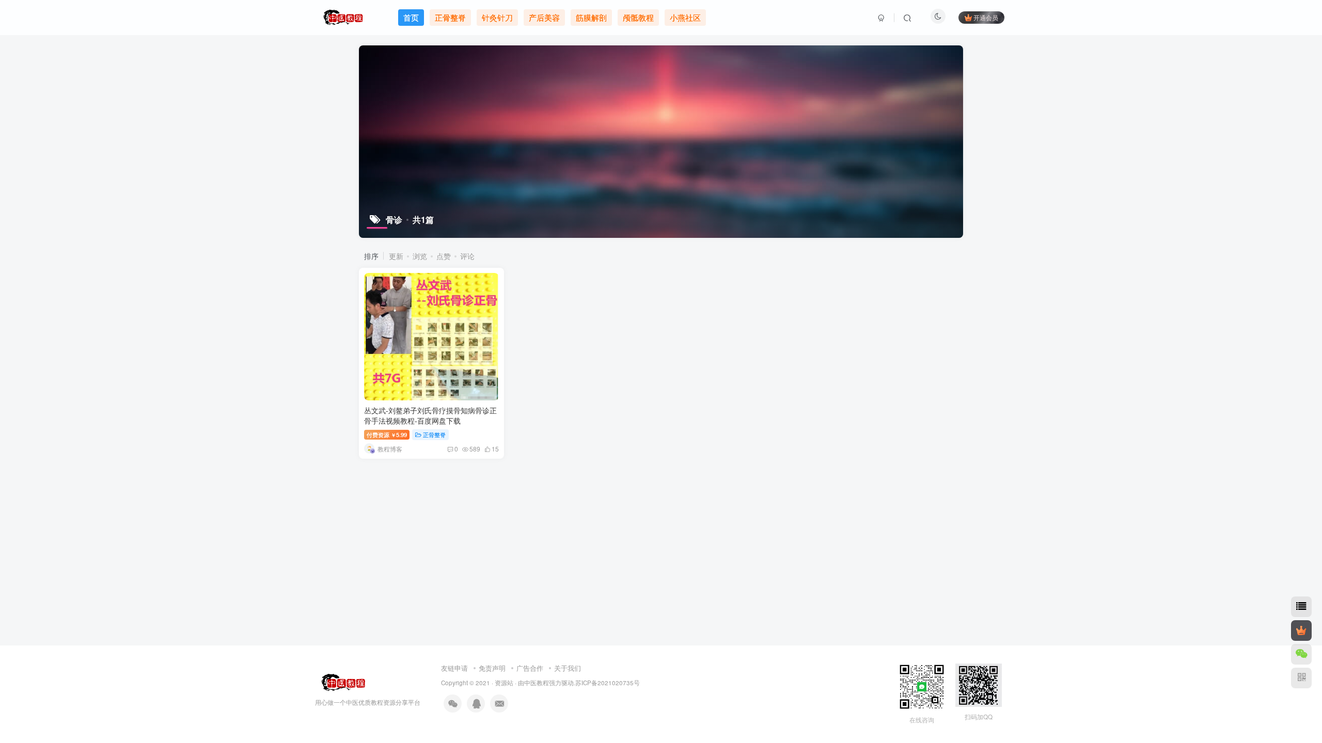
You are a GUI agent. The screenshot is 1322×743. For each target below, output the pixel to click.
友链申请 (454, 668)
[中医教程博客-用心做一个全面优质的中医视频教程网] (341, 681)
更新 (396, 256)
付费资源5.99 (387, 434)
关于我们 (567, 668)
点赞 (443, 256)
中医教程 (536, 683)
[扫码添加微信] (1301, 654)
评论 (467, 256)
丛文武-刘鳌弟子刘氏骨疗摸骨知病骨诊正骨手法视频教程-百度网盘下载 (430, 415)
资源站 (504, 683)
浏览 (420, 256)
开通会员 (985, 17)
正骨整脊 (434, 434)
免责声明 (492, 668)
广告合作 (529, 668)
